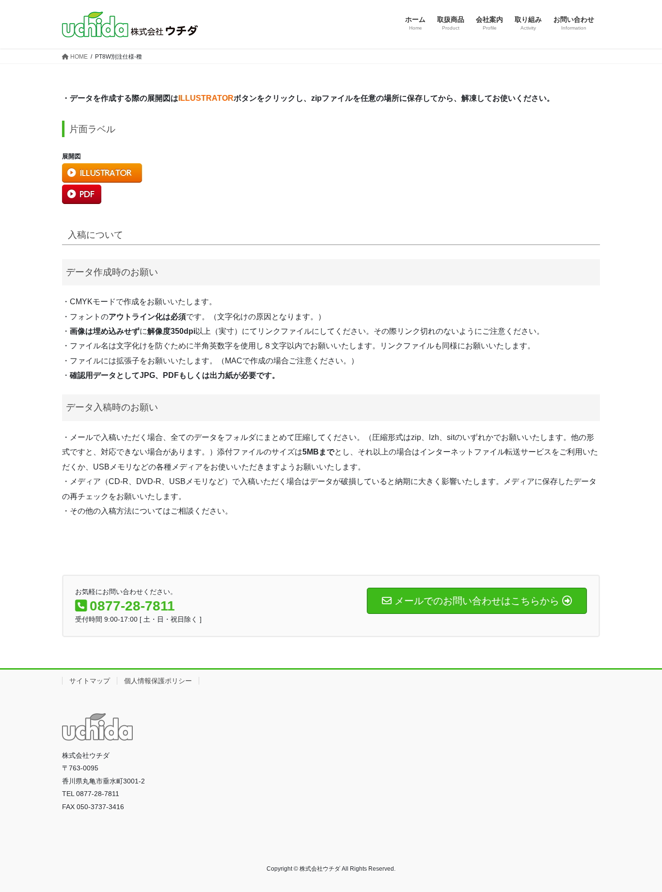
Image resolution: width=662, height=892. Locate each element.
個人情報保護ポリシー (158, 681)
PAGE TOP (638, 856)
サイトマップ (89, 681)
